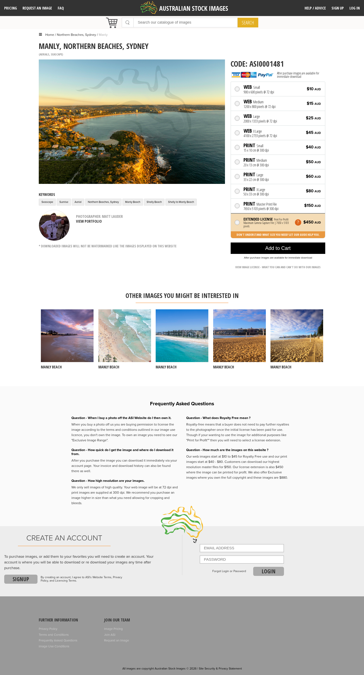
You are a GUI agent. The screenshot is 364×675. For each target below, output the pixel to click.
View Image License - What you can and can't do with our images (278, 267)
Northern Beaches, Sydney (76, 35)
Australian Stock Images (193, 8)
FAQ (61, 8)
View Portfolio (89, 221)
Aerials (44, 54)
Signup (21, 579)
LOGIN (269, 571)
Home (49, 35)
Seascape (56, 54)
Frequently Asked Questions (58, 640)
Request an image (37, 8)
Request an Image (116, 640)
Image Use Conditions (54, 646)
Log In (354, 8)
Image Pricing (113, 629)
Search (248, 22)
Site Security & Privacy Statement (220, 668)
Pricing (10, 8)
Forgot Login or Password (229, 571)
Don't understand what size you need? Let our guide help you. (278, 235)
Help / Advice (315, 8)
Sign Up (338, 8)
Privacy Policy (48, 629)
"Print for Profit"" (197, 440)
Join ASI (109, 635)
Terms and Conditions (54, 635)
